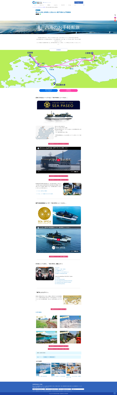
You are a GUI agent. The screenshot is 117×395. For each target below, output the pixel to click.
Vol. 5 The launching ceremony (60, 283)
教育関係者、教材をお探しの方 (37, 389)
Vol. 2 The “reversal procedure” (60, 279)
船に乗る (44, 7)
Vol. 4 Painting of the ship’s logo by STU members (63, 282)
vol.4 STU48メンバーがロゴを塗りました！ (62, 272)
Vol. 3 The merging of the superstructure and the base (63, 280)
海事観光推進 (52, 357)
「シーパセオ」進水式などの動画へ (41, 190)
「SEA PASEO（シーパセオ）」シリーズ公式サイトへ (58, 143)
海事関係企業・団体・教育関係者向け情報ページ (79, 2)
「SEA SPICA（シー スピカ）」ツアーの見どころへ (58, 346)
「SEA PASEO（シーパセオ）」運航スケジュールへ (58, 179)
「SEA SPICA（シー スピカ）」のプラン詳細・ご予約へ (58, 348)
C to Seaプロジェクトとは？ (47, 2)
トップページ (34, 7)
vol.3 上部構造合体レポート (59, 270)
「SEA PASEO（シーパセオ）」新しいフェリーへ (58, 176)
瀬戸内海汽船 (48, 90)
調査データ (74, 389)
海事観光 (45, 357)
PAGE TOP (114, 393)
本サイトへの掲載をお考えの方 (63, 389)
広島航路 (58, 49)
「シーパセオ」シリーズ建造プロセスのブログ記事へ (44, 193)
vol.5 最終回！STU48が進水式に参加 (61, 273)
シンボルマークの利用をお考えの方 (51, 389)
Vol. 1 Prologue (57, 277)
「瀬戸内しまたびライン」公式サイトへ (58, 309)
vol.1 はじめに (57, 267)
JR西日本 (68, 90)
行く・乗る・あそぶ (39, 7)
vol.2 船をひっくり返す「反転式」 (60, 269)
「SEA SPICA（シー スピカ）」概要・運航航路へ (58, 256)
